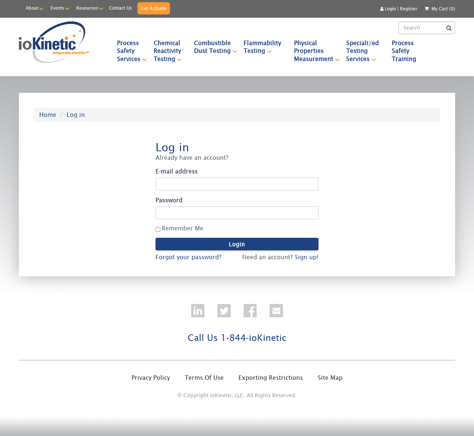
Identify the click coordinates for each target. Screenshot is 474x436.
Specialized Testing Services (362, 51)
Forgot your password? (188, 257)
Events (57, 8)
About (32, 8)
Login (390, 8)
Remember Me (182, 228)
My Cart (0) (443, 8)
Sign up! (306, 257)
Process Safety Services (128, 51)
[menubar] (267, 50)
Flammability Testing (262, 47)
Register (408, 8)
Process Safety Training (404, 51)
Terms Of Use (204, 377)
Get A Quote (154, 8)
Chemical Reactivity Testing (167, 51)
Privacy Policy (150, 377)
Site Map (330, 377)
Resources (87, 8)
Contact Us (120, 8)
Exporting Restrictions (270, 377)
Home (47, 114)
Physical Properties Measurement (313, 51)
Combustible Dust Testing (212, 47)
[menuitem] (129, 50)
